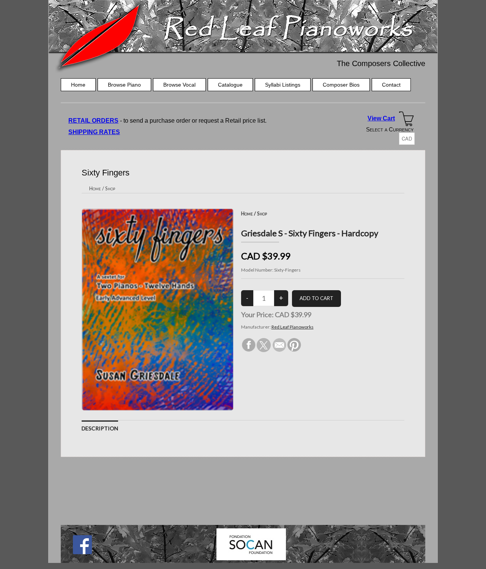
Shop (110, 188)
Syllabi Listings (282, 85)
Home (78, 85)
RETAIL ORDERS (93, 120)
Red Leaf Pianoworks (292, 327)
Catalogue (230, 85)
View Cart (381, 118)
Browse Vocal (179, 85)
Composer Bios (341, 85)
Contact (391, 85)
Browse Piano (124, 85)
